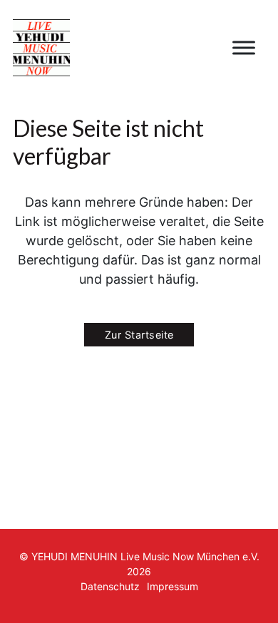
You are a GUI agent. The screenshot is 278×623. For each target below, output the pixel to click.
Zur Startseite (139, 335)
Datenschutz (110, 586)
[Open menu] (243, 47)
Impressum (172, 586)
